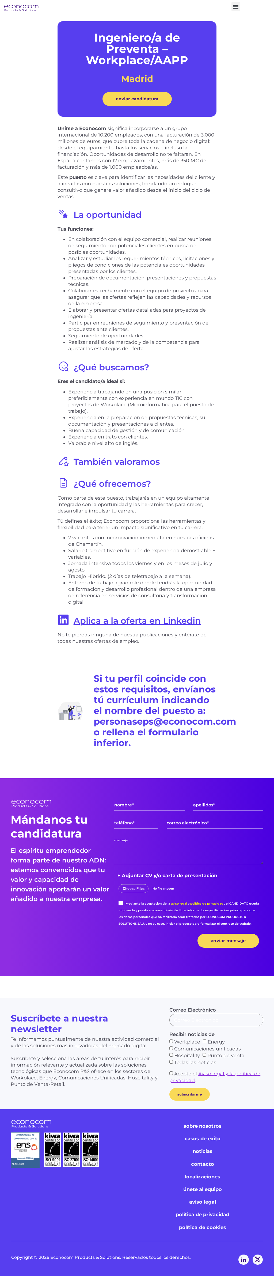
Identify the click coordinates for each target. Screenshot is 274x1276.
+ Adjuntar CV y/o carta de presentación (167, 876)
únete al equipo (202, 1189)
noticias (202, 1151)
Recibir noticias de (192, 1034)
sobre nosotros (203, 1126)
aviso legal (179, 903)
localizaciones (202, 1177)
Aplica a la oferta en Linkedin (137, 620)
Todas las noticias (195, 1062)
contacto (202, 1164)
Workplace (187, 1042)
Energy (216, 1042)
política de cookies (202, 1227)
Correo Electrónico (192, 1010)
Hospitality (187, 1056)
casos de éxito (203, 1139)
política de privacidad (206, 903)
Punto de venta (226, 1056)
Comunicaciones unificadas (207, 1049)
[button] (235, 6)
